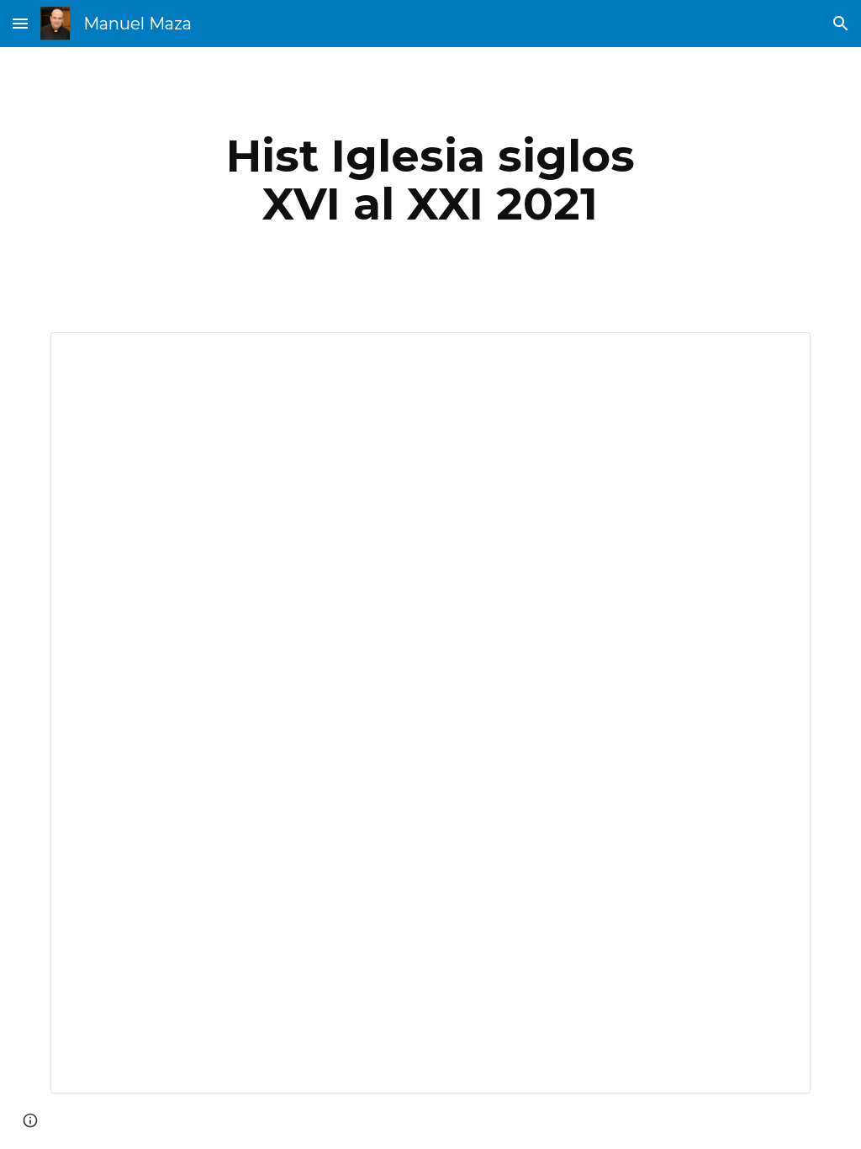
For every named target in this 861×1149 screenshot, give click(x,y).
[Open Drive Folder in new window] (778, 354)
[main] (430, 179)
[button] (20, 23)
